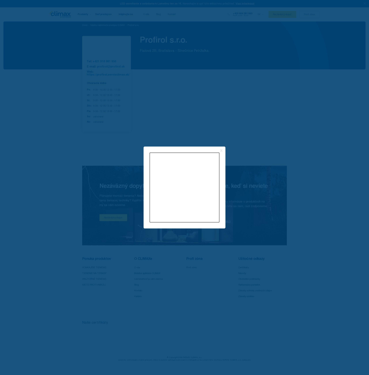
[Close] (221, 151)
